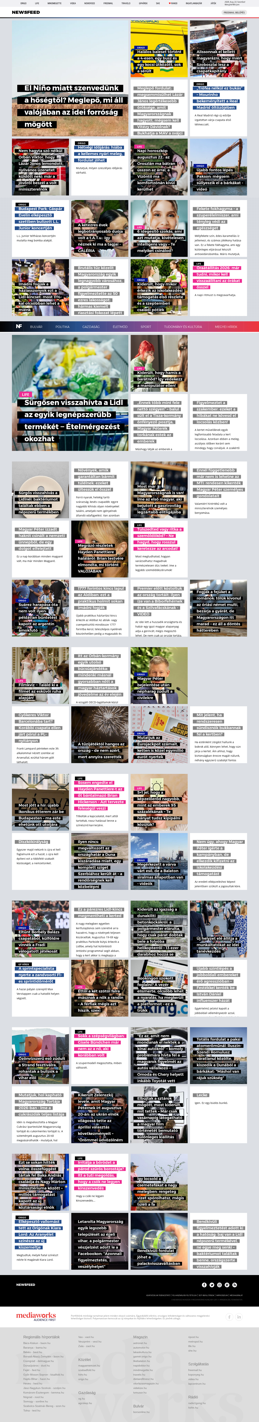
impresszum (222, 1295)
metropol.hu (195, 1341)
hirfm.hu (193, 1407)
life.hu (191, 1346)
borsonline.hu (141, 1411)
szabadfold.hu (86, 1370)
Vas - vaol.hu (86, 1337)
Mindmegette (54, 3)
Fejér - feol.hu (31, 1370)
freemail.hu (195, 1370)
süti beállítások (206, 1295)
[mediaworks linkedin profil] (239, 1317)
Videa (73, 3)
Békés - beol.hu (32, 1352)
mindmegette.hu (143, 1370)
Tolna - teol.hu (31, 1410)
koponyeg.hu (196, 1374)
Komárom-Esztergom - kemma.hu (43, 1392)
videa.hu (193, 1379)
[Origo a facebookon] (204, 1285)
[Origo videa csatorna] (227, 1285)
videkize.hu (140, 1388)
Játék (213, 3)
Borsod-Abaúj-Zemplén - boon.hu (43, 1356)
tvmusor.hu (140, 1392)
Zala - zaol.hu (86, 1346)
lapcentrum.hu (197, 1383)
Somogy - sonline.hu (35, 1401)
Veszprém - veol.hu (89, 1341)
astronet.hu (140, 1343)
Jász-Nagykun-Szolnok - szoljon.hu (44, 1388)
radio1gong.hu (197, 1403)
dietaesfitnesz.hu (143, 1378)
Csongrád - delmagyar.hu (38, 1360)
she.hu (192, 1350)
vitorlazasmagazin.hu (146, 1383)
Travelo (126, 3)
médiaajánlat (236, 1295)
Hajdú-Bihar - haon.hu (36, 1378)
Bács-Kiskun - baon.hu (36, 1343)
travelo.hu (139, 1374)
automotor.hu (141, 1347)
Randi (174, 3)
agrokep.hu (85, 1403)
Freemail (108, 3)
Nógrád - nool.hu (33, 1397)
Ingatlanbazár (194, 3)
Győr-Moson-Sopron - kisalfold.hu (43, 1374)
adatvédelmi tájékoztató (158, 1295)
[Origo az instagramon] (219, 1285)
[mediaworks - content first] (36, 1317)
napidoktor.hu (141, 1365)
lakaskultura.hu (142, 1352)
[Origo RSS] (234, 1285)
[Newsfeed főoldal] (25, 1285)
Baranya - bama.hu (34, 1347)
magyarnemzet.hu (89, 1365)
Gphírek (143, 3)
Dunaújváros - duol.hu (36, 1365)
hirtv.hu (82, 1374)
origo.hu (83, 1379)
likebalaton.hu (141, 1360)
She (158, 3)
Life (37, 3)
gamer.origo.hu (142, 1356)
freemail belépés (234, 12)
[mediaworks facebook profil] (229, 1317)
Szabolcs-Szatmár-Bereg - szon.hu (44, 1405)
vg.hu (81, 1398)
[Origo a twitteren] (212, 1285)
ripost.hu (193, 1337)
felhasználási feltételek (184, 1295)
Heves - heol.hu (32, 1383)
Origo (23, 3)
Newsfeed (89, 3)
